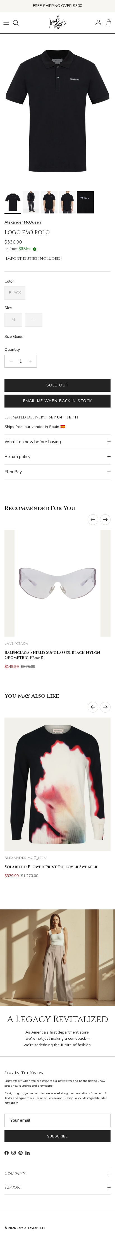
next (105, 519)
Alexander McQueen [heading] (25, 857)
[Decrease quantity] (10, 361)
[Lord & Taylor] (57, 23)
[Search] (18, 23)
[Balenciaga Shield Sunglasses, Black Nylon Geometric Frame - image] (57, 583)
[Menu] (6, 23)
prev (93, 519)
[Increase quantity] (32, 361)
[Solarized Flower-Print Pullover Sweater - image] (57, 784)
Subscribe (57, 1136)
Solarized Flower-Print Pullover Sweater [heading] (50, 867)
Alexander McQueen (22, 222)
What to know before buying (32, 442)
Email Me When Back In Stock (57, 401)
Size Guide (13, 336)
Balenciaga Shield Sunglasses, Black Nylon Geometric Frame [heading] (52, 655)
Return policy (17, 457)
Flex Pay (13, 472)
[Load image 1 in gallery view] (57, 111)
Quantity (12, 349)
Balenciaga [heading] (16, 643)
